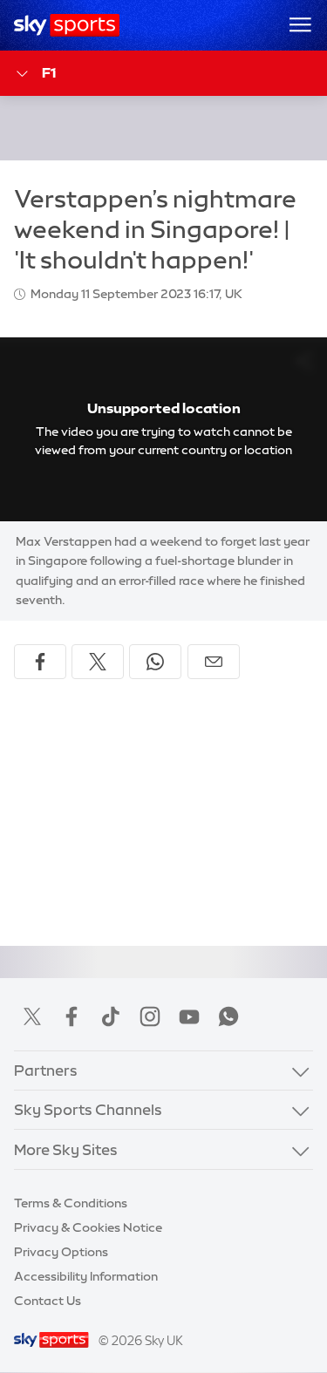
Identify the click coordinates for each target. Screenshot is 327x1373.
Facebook (71, 1016)
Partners (46, 1070)
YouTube (189, 1016)
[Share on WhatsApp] (155, 661)
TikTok (110, 1016)
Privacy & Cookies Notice (88, 1227)
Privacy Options (61, 1252)
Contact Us (47, 1301)
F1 (49, 72)
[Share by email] (213, 661)
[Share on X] (98, 661)
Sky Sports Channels (88, 1109)
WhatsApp (228, 1016)
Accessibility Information (86, 1276)
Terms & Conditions (70, 1203)
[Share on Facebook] (40, 661)
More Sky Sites (66, 1149)
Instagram (150, 1016)
